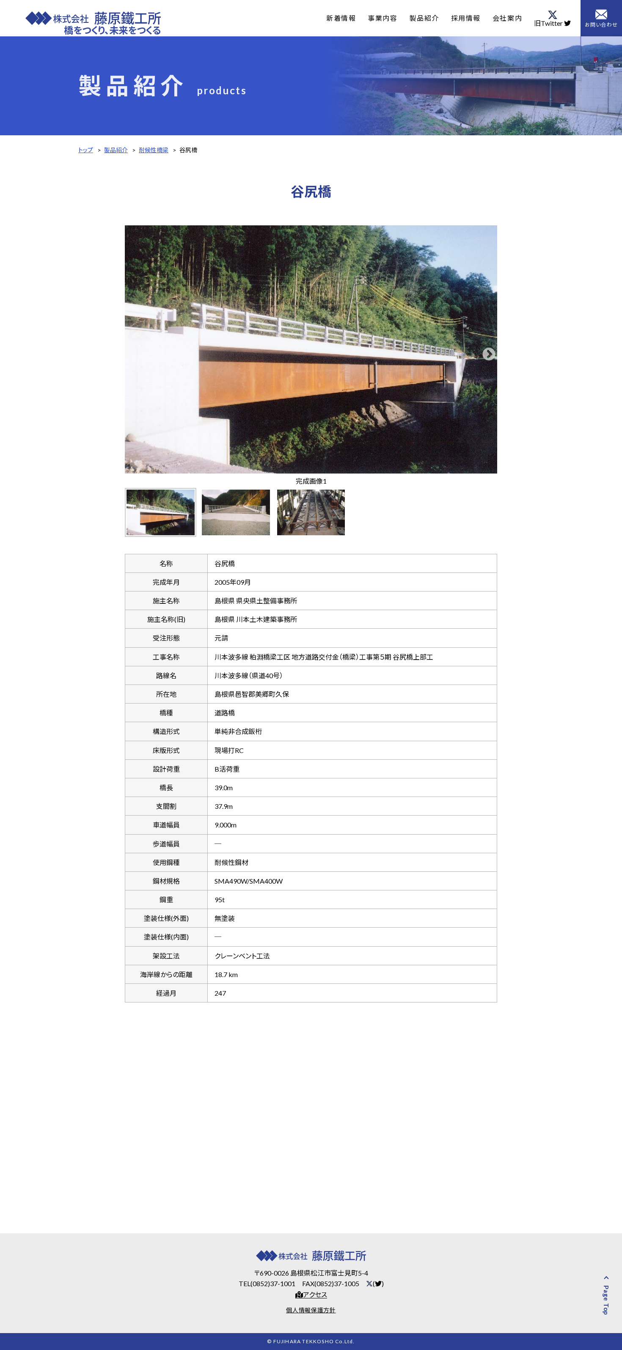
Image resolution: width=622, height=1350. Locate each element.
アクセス (315, 1294)
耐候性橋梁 (153, 149)
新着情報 (341, 18)
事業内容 (382, 18)
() (378, 1283)
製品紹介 (424, 18)
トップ (85, 149)
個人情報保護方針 (311, 1310)
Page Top (606, 1300)
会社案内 (507, 18)
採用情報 (466, 18)
